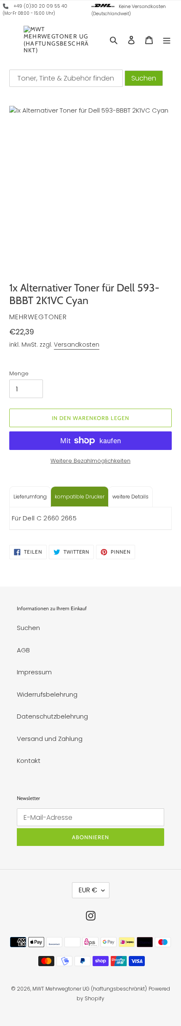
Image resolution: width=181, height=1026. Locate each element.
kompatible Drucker (79, 496)
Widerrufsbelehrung (47, 694)
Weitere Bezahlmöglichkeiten (90, 461)
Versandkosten (76, 344)
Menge (19, 373)
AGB (23, 650)
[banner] (6, 7)
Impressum (34, 672)
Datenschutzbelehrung (52, 716)
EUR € (88, 890)
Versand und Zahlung (50, 738)
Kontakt (28, 760)
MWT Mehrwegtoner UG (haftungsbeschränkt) (89, 988)
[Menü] (167, 40)
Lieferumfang (30, 496)
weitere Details (130, 496)
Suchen (28, 627)
